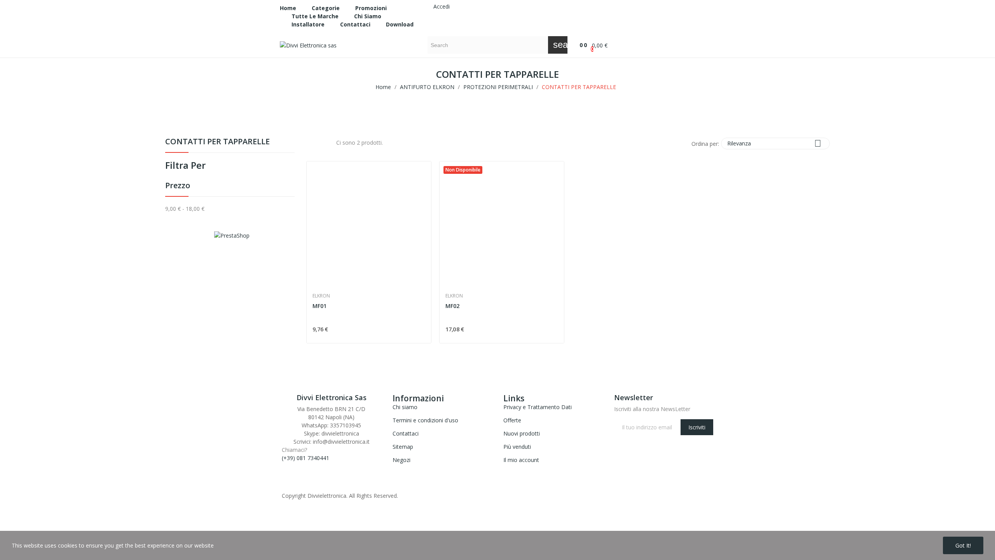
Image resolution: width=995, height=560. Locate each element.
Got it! (963, 545)
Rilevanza (774, 143)
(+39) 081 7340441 (305, 458)
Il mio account (521, 460)
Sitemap (403, 446)
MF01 (319, 306)
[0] (577, 45)
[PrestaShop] (232, 234)
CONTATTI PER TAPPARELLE (217, 142)
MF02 (452, 306)
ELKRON (321, 296)
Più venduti (517, 446)
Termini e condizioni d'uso (425, 420)
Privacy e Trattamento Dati (537, 407)
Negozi (401, 460)
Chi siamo (405, 407)
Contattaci (406, 433)
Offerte (512, 420)
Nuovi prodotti (521, 433)
